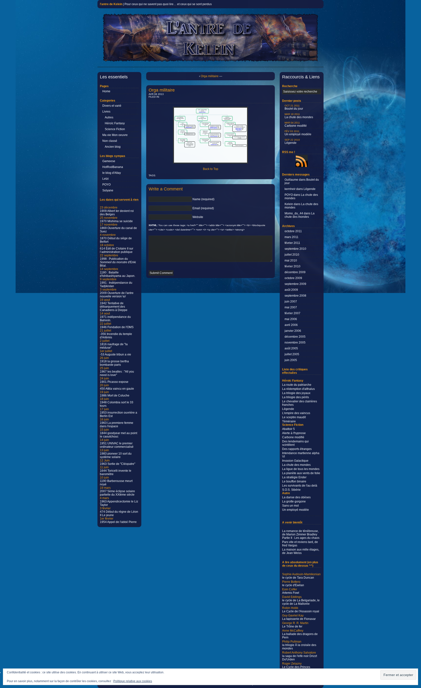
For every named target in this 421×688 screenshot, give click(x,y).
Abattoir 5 (288, 429)
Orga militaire (210, 76)
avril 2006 (291, 325)
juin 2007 (291, 301)
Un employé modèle (298, 133)
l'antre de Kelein (111, 4)
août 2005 (291, 348)
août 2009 (291, 290)
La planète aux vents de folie (301, 473)
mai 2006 (291, 319)
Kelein (289, 204)
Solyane (107, 190)
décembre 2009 (295, 272)
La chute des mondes (299, 116)
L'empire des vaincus (296, 413)
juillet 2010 (292, 254)
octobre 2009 (293, 278)
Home (106, 91)
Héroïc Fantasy (115, 123)
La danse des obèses (296, 497)
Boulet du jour (294, 107)
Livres (106, 111)
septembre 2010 (295, 248)
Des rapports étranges (297, 449)
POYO (106, 184)
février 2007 (292, 313)
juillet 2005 (292, 354)
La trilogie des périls (295, 397)
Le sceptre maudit (294, 417)
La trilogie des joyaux (296, 393)
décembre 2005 (295, 336)
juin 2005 (291, 360)
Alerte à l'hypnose (294, 433)
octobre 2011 (293, 231)
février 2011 (292, 243)
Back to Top (210, 169)
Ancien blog (113, 146)
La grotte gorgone (294, 501)
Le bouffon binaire (294, 481)
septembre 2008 (295, 295)
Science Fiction (115, 129)
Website (197, 217)
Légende (292, 141)
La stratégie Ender (294, 477)
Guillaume (291, 179)
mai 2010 (291, 260)
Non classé (109, 141)
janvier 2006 (293, 331)
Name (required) (203, 199)
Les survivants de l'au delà (299, 485)
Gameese (108, 161)
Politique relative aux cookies (132, 681)
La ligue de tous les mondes (300, 469)
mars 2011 (291, 237)
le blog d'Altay (111, 173)
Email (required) (203, 208)
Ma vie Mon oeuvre (115, 135)
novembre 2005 (295, 342)
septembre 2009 (295, 284)
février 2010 (292, 266)
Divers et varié (111, 105)
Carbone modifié (296, 124)
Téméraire (289, 421)
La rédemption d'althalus (298, 389)
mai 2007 (291, 307)
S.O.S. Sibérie (291, 489)
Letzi (105, 178)
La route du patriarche (296, 384)
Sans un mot (290, 505)
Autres (109, 117)
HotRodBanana (112, 167)
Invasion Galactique (295, 460)
